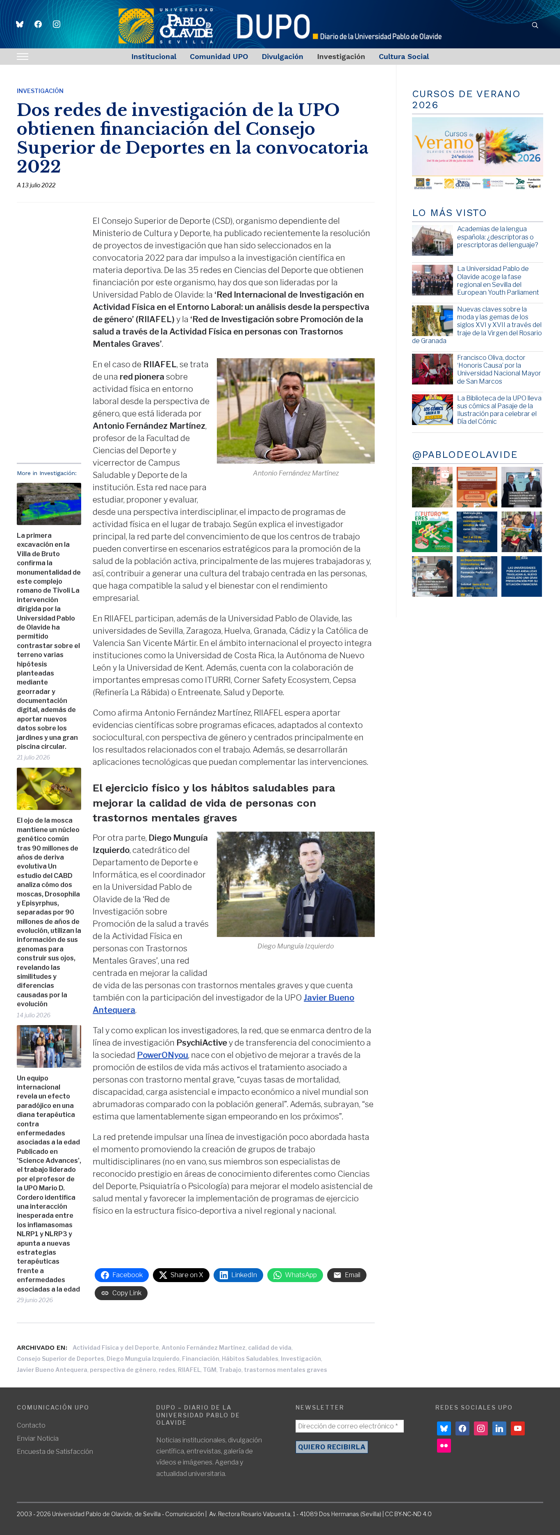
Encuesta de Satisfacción (55, 1451)
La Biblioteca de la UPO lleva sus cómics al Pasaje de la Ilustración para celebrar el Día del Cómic (499, 410)
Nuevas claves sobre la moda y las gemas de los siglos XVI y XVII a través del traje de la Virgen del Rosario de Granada (477, 325)
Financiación (200, 1358)
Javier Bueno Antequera (52, 1369)
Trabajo (230, 1369)
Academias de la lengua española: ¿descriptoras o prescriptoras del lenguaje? (497, 236)
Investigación (341, 56)
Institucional (153, 56)
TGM (209, 1369)
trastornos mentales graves (285, 1369)
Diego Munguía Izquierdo (143, 1358)
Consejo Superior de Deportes (60, 1358)
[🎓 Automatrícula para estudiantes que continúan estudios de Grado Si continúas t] (477, 532)
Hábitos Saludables (250, 1358)
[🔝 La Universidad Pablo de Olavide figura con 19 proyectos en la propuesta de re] (432, 576)
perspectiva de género (123, 1369)
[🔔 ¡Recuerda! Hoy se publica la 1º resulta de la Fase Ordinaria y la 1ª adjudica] (521, 532)
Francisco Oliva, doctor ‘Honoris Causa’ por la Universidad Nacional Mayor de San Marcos (499, 369)
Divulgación (282, 56)
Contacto (31, 1425)
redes (167, 1369)
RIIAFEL (189, 1369)
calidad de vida (269, 1347)
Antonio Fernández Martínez (204, 1347)
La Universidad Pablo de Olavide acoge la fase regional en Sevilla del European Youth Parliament (498, 280)
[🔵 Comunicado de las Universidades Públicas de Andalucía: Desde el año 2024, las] (521, 576)
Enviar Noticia (38, 1438)
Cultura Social (404, 56)
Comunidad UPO (219, 56)
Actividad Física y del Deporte (116, 1347)
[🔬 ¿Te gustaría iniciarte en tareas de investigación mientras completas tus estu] (477, 576)
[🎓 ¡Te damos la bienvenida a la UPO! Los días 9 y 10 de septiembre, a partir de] (432, 532)
